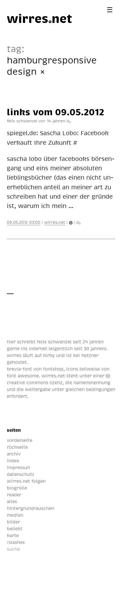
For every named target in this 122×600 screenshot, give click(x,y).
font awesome (23, 375)
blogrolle (17, 487)
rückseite (17, 447)
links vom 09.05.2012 (55, 112)
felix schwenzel (54, 341)
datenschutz (20, 474)
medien (15, 515)
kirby (49, 355)
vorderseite (19, 440)
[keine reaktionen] (68, 120)
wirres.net (54, 222)
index (13, 460)
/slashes (16, 542)
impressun (18, 467)
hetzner (89, 355)
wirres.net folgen (26, 481)
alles (12, 501)
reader (14, 494)
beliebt (14, 528)
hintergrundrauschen (30, 508)
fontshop (53, 368)
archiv (14, 453)
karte (13, 535)
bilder (13, 521)
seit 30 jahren (89, 348)
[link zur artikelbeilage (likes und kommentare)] (71, 222)
